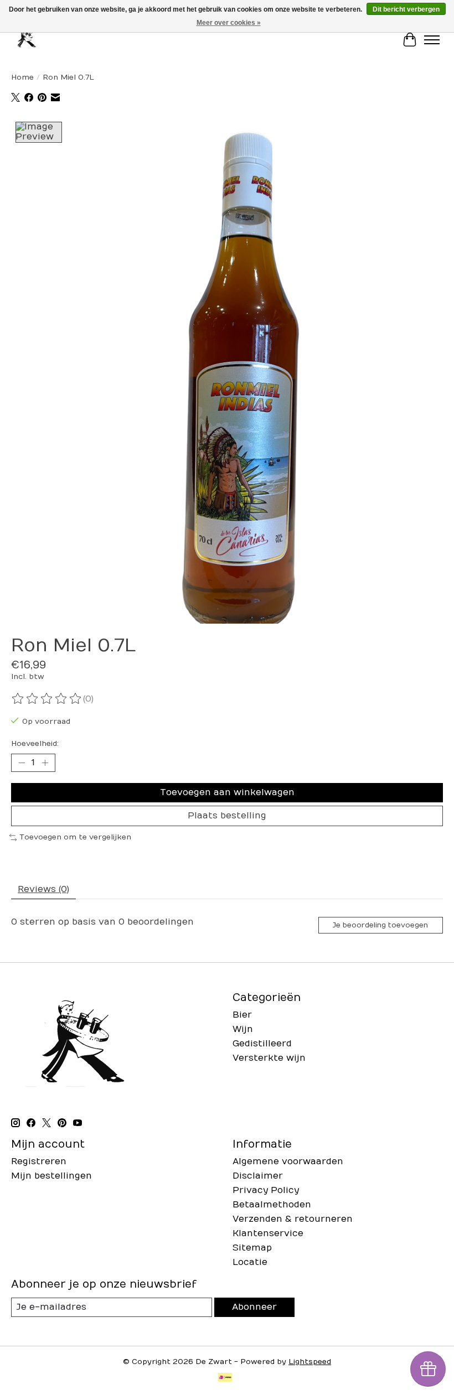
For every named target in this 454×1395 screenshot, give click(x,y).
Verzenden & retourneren (293, 1219)
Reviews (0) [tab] (43, 889)
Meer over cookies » (229, 23)
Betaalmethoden (272, 1205)
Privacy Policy (266, 1190)
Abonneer (254, 1307)
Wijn (243, 1029)
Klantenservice (268, 1233)
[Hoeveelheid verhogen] (45, 762)
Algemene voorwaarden (288, 1161)
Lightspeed (309, 1361)
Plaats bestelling (227, 816)
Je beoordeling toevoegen (380, 925)
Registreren (38, 1161)
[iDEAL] (225, 1378)
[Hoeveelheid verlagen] (21, 762)
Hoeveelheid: (35, 743)
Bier (242, 1015)
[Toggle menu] (432, 40)
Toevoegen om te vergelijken (75, 837)
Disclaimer (258, 1176)
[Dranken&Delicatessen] (26, 39)
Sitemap (252, 1248)
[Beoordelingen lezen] (47, 699)
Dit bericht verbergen (406, 9)
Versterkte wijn (269, 1058)
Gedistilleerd (262, 1044)
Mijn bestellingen (51, 1176)
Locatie (250, 1262)
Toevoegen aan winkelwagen (227, 792)
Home (22, 77)
